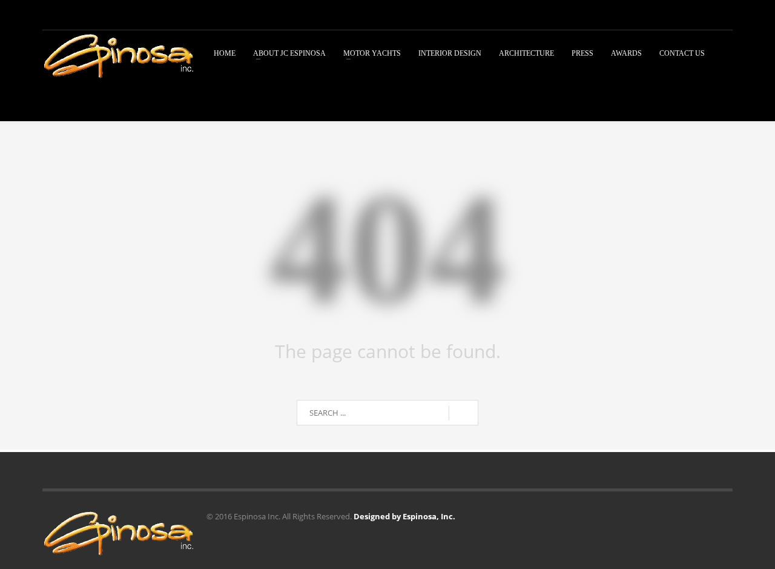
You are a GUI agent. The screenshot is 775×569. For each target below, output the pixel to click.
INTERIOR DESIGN (449, 53)
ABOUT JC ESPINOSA (289, 53)
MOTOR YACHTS (372, 53)
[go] (463, 413)
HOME (225, 53)
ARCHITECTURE (526, 53)
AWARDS (626, 53)
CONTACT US (682, 53)
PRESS (582, 53)
